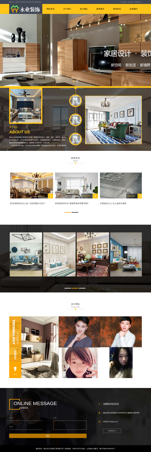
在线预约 (134, 9)
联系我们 (138, 2)
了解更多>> (112, 431)
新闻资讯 (117, 9)
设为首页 (130, 2)
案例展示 (100, 9)
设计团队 (84, 9)
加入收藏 (123, 2)
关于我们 (67, 9)
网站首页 (51, 9)
